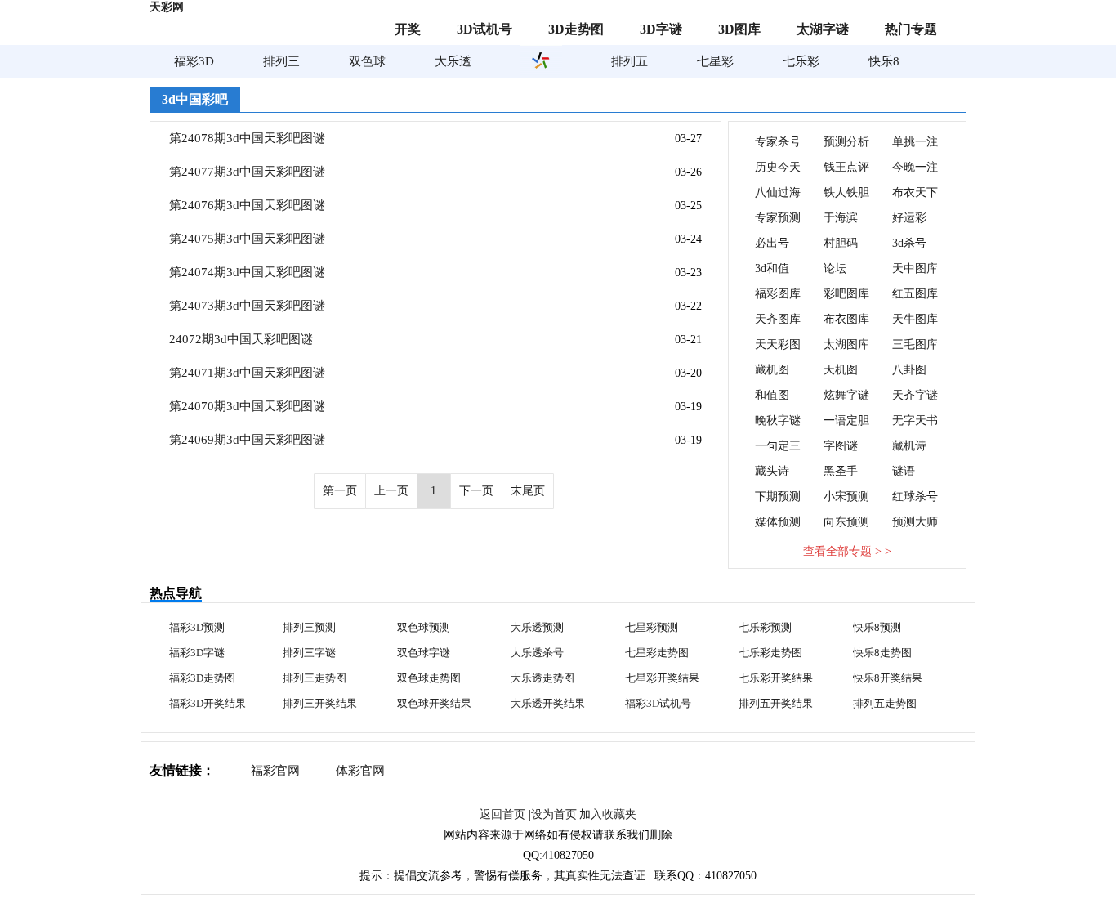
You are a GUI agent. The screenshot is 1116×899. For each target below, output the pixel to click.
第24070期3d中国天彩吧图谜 (247, 406)
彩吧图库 (846, 294)
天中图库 (915, 268)
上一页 (391, 491)
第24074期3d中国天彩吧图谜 (247, 272)
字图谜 (841, 446)
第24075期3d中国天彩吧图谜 (247, 238)
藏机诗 (909, 446)
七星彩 (715, 61)
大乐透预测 (537, 627)
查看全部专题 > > (847, 551)
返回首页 (502, 814)
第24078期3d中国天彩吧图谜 (247, 138)
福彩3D (194, 61)
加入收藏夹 (607, 814)
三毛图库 (915, 344)
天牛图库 (915, 319)
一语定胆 (846, 420)
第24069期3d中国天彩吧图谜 (247, 439)
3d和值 (772, 268)
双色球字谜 (423, 652)
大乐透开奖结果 (548, 703)
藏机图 (772, 370)
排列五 (629, 61)
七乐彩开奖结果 (776, 678)
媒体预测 (778, 522)
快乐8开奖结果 (887, 678)
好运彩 (909, 218)
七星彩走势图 (657, 652)
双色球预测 (423, 627)
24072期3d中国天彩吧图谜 (241, 339)
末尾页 (528, 491)
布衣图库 (846, 319)
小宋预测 (846, 496)
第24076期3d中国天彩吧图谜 (247, 205)
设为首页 (554, 814)
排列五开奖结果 (776, 703)
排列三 (281, 61)
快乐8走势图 (882, 652)
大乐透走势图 (542, 678)
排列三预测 (309, 627)
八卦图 (909, 370)
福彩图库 (778, 294)
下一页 (476, 491)
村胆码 (841, 243)
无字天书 (915, 420)
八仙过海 (778, 192)
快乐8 (883, 61)
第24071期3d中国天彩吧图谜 (247, 372)
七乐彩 (801, 61)
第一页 (340, 491)
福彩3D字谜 (197, 652)
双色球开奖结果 (434, 703)
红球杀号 (915, 496)
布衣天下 (915, 192)
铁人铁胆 (846, 192)
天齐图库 (778, 319)
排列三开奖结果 (320, 703)
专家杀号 (778, 142)
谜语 (903, 471)
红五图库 (915, 294)
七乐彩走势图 (770, 652)
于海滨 (841, 218)
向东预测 (846, 522)
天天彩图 (778, 344)
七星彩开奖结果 (662, 678)
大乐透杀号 (537, 652)
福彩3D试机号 (658, 703)
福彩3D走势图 (202, 678)
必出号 (772, 243)
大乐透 (453, 61)
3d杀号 (909, 243)
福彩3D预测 (197, 627)
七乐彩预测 (765, 627)
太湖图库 (846, 344)
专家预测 (778, 218)
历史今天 (778, 167)
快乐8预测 (877, 627)
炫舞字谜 (846, 395)
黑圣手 (841, 471)
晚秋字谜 (778, 420)
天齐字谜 (915, 395)
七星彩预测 (651, 627)
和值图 (772, 395)
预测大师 (915, 522)
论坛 (835, 268)
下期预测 (778, 496)
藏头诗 (772, 471)
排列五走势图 (885, 703)
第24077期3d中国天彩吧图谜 (247, 171)
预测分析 (846, 142)
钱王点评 (846, 167)
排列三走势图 (314, 678)
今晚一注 (915, 167)
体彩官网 (360, 770)
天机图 (841, 370)
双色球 (367, 61)
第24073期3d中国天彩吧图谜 (247, 305)
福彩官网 (275, 770)
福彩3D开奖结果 (207, 703)
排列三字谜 (309, 652)
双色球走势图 (429, 678)
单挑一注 (915, 142)
